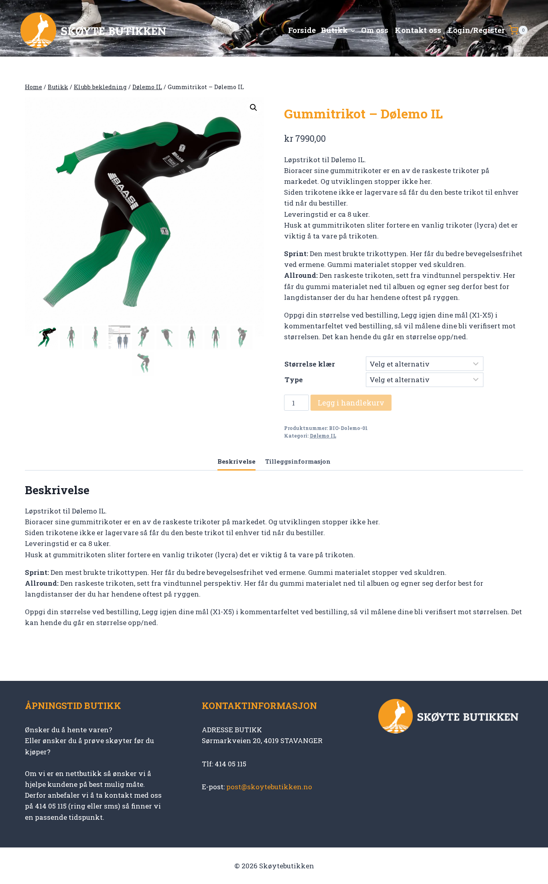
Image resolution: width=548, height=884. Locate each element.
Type (293, 379)
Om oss (374, 30)
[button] (253, 107)
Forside (302, 30)
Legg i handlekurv (351, 402)
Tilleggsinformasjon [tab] (298, 461)
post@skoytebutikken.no (269, 786)
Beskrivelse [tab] (236, 461)
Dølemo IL (323, 436)
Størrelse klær (309, 364)
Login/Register (476, 30)
